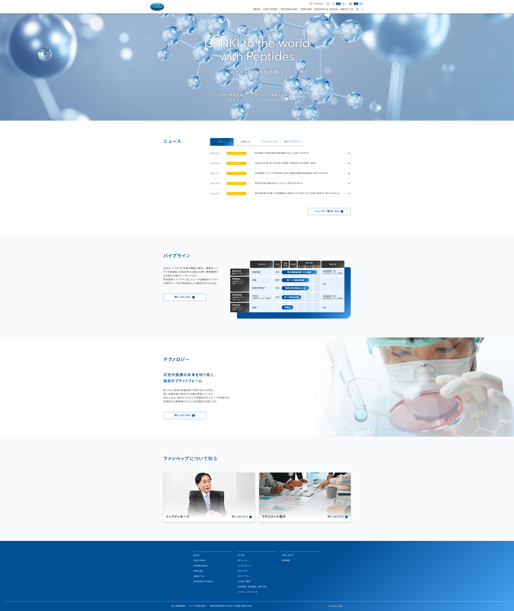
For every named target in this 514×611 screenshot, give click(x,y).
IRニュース (242, 561)
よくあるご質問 (244, 582)
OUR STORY (270, 9)
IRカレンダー (243, 571)
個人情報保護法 (178, 606)
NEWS (257, 9)
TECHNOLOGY (289, 9)
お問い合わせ (288, 555)
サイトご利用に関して (198, 606)
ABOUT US (346, 9)
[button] (333, 3)
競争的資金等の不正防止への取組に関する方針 (231, 606)
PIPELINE (306, 9)
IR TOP (241, 555)
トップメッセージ (244, 566)
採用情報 (286, 561)
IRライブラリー (244, 576)
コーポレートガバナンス (247, 592)
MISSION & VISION (326, 9)
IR (357, 9)
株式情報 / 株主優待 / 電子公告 (252, 587)
